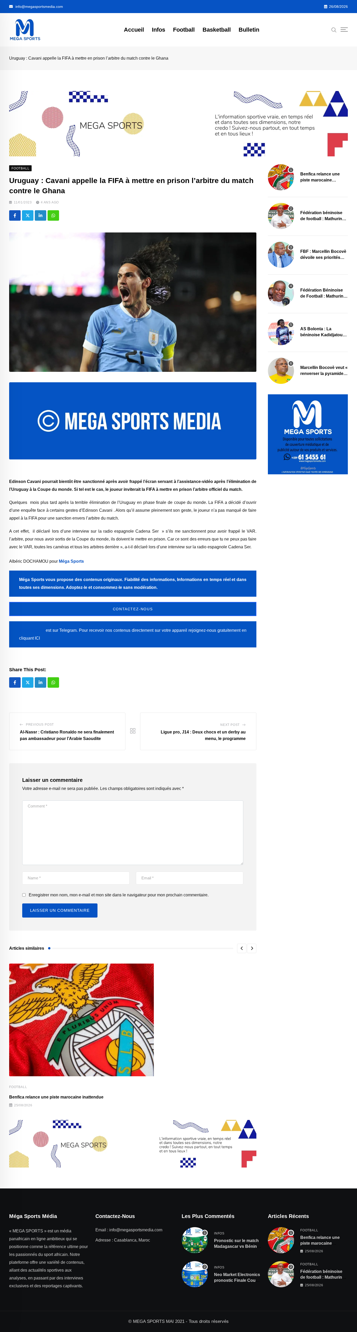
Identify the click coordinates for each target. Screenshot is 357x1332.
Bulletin (249, 29)
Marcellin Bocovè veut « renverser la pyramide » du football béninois (324, 373)
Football (184, 29)
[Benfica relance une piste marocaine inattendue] (281, 177)
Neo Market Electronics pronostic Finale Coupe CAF (237, 1280)
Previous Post (40, 724)
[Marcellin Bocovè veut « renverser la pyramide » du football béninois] (281, 371)
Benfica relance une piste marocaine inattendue (56, 1097)
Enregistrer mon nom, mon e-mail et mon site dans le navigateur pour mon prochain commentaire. (119, 895)
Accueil (134, 29)
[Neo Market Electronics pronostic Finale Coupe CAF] (195, 1274)
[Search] (334, 29)
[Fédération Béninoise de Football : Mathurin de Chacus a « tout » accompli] (281, 293)
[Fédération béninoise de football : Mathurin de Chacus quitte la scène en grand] (281, 216)
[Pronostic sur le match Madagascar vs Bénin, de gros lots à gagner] (195, 1240)
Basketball (217, 29)
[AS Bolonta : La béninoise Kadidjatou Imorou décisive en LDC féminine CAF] (281, 332)
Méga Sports (71, 561)
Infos (158, 29)
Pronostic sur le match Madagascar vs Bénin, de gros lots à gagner (236, 1246)
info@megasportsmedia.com (39, 6)
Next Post (230, 725)
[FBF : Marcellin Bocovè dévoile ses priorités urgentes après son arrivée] (281, 255)
